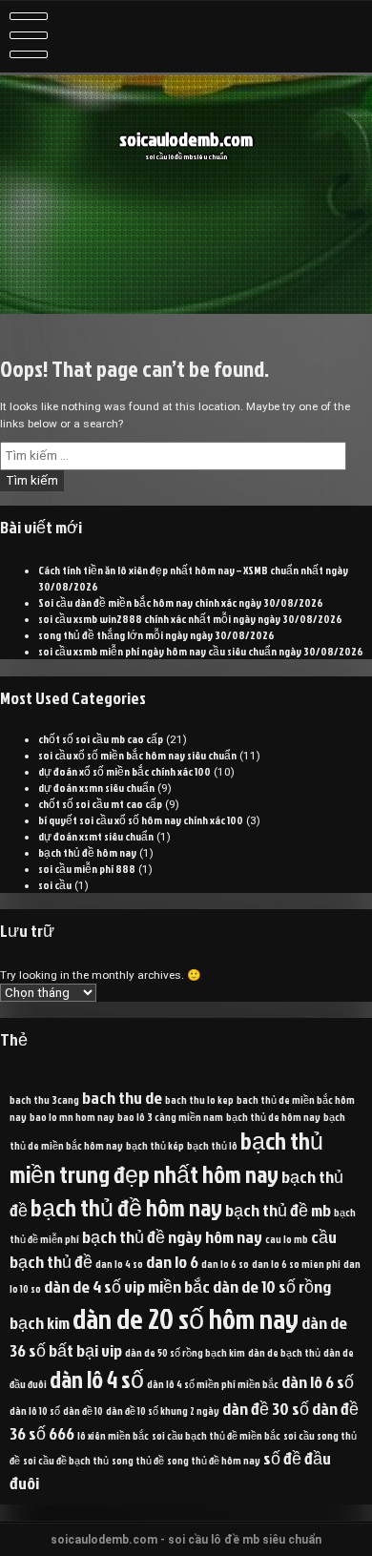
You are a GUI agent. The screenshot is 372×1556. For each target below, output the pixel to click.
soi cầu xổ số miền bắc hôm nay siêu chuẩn (137, 755)
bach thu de (122, 1097)
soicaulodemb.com (186, 139)
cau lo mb (286, 1239)
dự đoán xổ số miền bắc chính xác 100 (124, 771)
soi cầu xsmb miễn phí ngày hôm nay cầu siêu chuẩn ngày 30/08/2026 (200, 651)
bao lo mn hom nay (72, 1117)
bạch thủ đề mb (278, 1209)
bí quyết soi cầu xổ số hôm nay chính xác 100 (140, 820)
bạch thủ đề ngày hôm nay (172, 1236)
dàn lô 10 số (35, 1410)
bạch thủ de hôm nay (273, 1117)
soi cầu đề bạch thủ (66, 1460)
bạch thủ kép (155, 1145)
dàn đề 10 (83, 1410)
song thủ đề (138, 1460)
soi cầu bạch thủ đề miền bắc (216, 1435)
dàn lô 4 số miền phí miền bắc (213, 1384)
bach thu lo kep (199, 1099)
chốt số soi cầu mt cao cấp (100, 804)
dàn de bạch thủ (284, 1352)
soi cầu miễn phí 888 (86, 869)
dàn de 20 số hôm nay (185, 1318)
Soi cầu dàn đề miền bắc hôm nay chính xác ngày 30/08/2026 (180, 602)
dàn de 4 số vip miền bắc (127, 1286)
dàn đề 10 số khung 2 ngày (162, 1410)
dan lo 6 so (225, 1263)
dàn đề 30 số (265, 1408)
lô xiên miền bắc (113, 1435)
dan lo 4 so (119, 1263)
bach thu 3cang (44, 1099)
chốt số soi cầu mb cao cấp (100, 739)
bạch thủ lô (212, 1145)
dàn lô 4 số (97, 1379)
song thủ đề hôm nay (213, 1460)
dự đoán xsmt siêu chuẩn (96, 836)
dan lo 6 (172, 1261)
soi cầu (55, 885)
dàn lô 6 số (317, 1381)
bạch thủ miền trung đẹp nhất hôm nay (166, 1157)
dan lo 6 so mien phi (296, 1263)
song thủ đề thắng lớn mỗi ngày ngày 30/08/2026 (156, 635)
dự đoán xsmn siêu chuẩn (96, 787)
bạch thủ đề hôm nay (87, 852)
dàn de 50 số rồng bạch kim (185, 1352)
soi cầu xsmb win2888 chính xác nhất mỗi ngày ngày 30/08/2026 (190, 619)
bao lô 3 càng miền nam (170, 1117)
